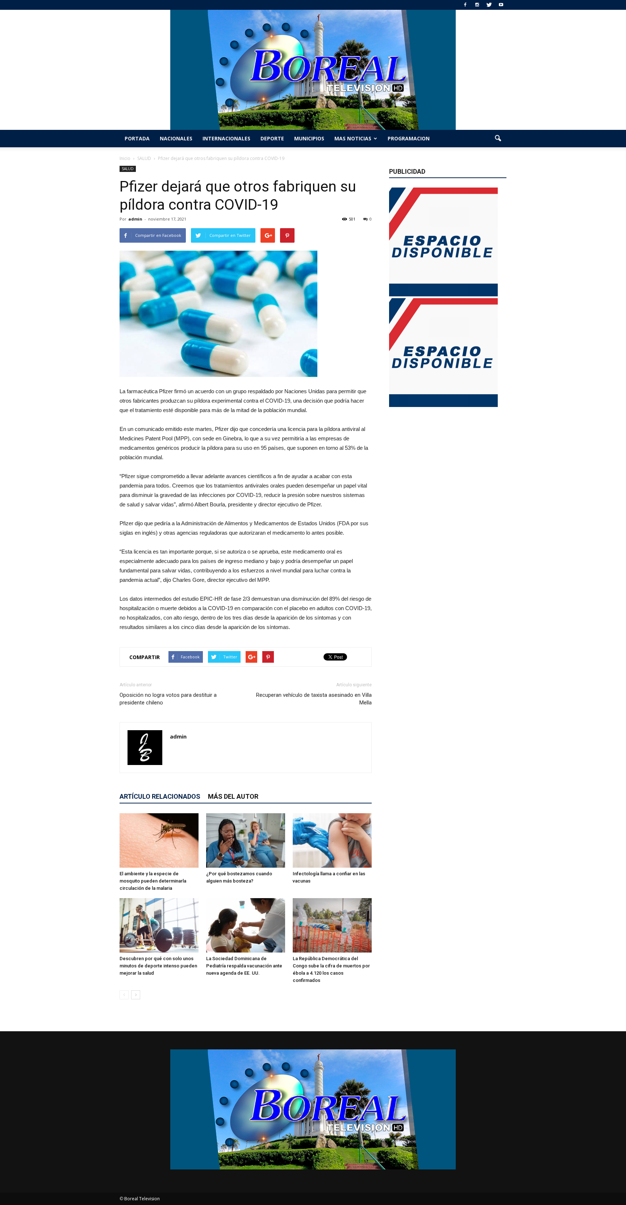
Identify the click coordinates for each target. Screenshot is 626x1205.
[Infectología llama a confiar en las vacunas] (332, 840)
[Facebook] (465, 5)
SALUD (128, 168)
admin (135, 219)
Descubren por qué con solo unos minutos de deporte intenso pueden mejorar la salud (158, 966)
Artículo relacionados (160, 796)
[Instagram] (477, 5)
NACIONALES (176, 138)
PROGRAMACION (409, 138)
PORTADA (137, 138)
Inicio (125, 158)
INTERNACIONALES (226, 138)
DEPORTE (272, 138)
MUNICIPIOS (309, 138)
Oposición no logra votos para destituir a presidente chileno (168, 699)
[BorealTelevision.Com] (313, 70)
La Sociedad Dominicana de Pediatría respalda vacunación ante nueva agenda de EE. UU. (244, 966)
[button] (497, 138)
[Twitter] (489, 5)
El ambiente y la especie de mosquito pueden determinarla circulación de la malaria (153, 881)
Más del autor (233, 796)
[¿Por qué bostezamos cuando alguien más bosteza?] (245, 840)
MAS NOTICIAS (352, 138)
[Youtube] (501, 5)
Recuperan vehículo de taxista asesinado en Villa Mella (314, 699)
